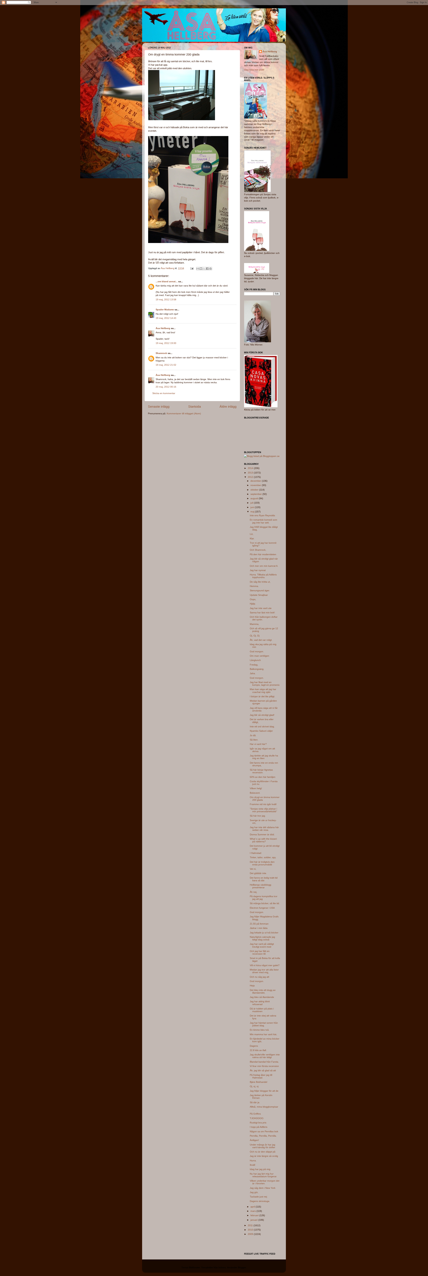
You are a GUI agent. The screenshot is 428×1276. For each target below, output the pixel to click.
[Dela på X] (204, 268)
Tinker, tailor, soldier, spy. (263, 857)
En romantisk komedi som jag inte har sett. (263, 521)
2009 (251, 1234)
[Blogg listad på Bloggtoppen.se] (262, 456)
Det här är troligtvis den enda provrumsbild (262, 863)
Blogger (242, 1267)
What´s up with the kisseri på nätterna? (263, 840)
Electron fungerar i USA (262, 908)
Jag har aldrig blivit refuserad (260, 1002)
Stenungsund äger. (260, 590)
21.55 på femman (259, 924)
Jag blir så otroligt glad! (262, 715)
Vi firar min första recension (264, 1066)
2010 (251, 1230)
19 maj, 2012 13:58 (166, 299)
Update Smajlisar (259, 595)
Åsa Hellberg (163, 328)
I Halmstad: (256, 853)
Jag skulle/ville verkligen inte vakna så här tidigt (265, 1056)
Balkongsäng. (257, 669)
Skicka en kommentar (163, 393)
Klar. (252, 538)
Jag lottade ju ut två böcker (264, 932)
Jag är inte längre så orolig (264, 1156)
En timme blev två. (259, 1030)
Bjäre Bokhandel (258, 1082)
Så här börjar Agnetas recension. (261, 771)
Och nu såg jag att (259, 977)
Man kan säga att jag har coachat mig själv (263, 690)
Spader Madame (165, 309)
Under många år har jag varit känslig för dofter (262, 1146)
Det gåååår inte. (258, 873)
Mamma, (254, 624)
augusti (254, 498)
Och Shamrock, (258, 550)
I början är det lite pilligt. (262, 696)
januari (254, 1220)
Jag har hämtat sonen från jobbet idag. (264, 1024)
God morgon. (257, 651)
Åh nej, (253, 892)
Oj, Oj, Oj (254, 635)
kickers (222, 1267)
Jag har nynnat (258, 570)
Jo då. (253, 735)
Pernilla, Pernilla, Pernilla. (263, 1136)
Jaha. (253, 673)
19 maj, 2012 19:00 (166, 343)
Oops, (253, 599)
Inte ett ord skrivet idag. (262, 726)
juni (252, 507)
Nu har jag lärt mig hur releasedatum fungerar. (263, 1175)
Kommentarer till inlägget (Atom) (184, 413)
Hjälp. (253, 603)
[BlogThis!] (201, 268)
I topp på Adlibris (258, 1127)
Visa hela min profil (254, 70)
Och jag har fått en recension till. (260, 952)
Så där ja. (255, 1102)
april (253, 1206)
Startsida (194, 406)
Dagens (254, 1046)
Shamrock (161, 353)
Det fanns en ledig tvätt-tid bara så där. (264, 879)
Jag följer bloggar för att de (264, 1091)
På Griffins (255, 1114)
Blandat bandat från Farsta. (264, 1062)
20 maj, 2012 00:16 (166, 387)
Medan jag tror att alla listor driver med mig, (264, 971)
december (256, 481)
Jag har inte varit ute (261, 608)
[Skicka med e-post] (197, 268)
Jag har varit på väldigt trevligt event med (262, 945)
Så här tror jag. (258, 816)
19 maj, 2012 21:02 (166, 365)
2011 (250, 1225)
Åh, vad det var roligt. (261, 640)
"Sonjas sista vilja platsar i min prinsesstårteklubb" (263, 810)
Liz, (251, 534)
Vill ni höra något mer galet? (265, 965)
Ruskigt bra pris (258, 1122)
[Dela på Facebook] (207, 268)
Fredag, (254, 664)
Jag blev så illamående (262, 997)
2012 (251, 477)
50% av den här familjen (262, 777)
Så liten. (254, 740)
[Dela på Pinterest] (210, 268)
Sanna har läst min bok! (262, 612)
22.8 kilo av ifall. (258, 1050)
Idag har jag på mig (260, 1169)
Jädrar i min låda (259, 928)
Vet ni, (253, 869)
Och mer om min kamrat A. (264, 566)
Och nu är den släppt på (262, 1151)
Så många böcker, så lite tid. (265, 903)
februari (254, 1215)
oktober (254, 490)
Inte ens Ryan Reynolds (262, 515)
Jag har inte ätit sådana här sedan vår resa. (264, 828)
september (256, 494)
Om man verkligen (259, 656)
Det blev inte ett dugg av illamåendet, (263, 991)
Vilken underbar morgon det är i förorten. (264, 1182)
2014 (251, 468)
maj (252, 511)
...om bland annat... (167, 281)
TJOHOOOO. (257, 1118)
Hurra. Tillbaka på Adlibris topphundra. (263, 576)
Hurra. (253, 1160)
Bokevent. (255, 793)
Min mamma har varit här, (263, 1034)
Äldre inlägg (228, 406)
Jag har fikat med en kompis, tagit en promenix (265, 683)
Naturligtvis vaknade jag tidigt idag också (262, 938)
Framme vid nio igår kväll (263, 804)
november (256, 485)
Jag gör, (254, 1192)
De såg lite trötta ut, (260, 582)
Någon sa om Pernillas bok (264, 1131)
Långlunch (255, 660)
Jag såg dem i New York (262, 1188)
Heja (252, 985)
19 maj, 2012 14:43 (166, 318)
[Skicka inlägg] (191, 268)
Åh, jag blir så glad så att (263, 1070)
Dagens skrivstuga (259, 1201)
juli (252, 503)
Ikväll (252, 1165)
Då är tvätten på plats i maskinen (262, 1010)
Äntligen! (254, 1140)
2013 (251, 472)
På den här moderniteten (263, 554)
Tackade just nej (258, 1196)
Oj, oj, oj (254, 1086)
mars (253, 1211)
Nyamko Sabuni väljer (261, 731)
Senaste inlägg (159, 406)
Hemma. (254, 586)
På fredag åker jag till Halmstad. (261, 1076)
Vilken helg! (256, 788)
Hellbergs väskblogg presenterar (260, 886)
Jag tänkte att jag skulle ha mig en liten (264, 757)
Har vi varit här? (258, 744)
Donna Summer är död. (262, 834)
